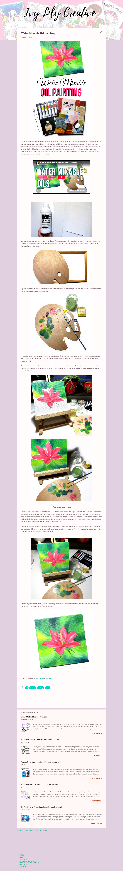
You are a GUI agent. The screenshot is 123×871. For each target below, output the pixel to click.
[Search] (104, 4)
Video (48, 688)
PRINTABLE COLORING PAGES (29, 863)
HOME (21, 854)
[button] (101, 32)
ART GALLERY (24, 859)
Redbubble (39, 678)
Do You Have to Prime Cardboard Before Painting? (41, 807)
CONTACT (23, 866)
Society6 (49, 678)
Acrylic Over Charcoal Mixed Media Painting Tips (41, 762)
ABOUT (22, 856)
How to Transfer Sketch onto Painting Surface (39, 784)
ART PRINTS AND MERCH (28, 861)
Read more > (97, 733)
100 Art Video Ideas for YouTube (34, 717)
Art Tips (32, 688)
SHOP (21, 858)
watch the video (86, 151)
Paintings (40, 688)
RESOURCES (23, 865)
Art (27, 688)
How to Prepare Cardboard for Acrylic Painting (40, 739)
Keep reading (96, 823)
